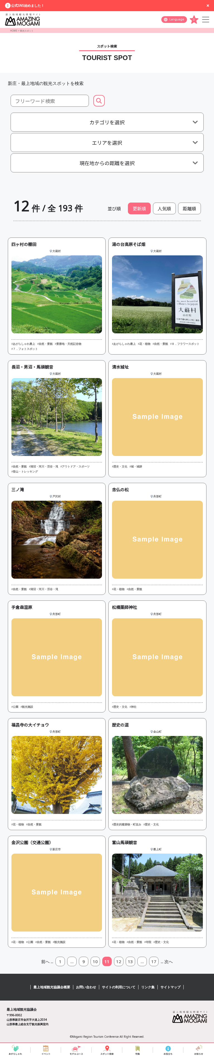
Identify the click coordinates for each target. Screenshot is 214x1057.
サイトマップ (170, 987)
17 (153, 961)
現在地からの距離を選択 (107, 163)
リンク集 (148, 987)
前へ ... (47, 961)
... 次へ (167, 961)
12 (118, 961)
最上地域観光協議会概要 (51, 987)
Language (176, 19)
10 (95, 961)
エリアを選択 (107, 142)
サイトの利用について (118, 987)
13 (130, 961)
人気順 (164, 208)
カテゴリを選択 (107, 122)
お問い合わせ (86, 987)
